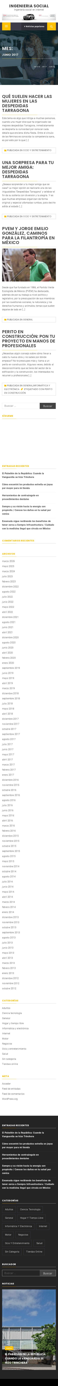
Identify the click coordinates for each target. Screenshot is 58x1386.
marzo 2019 (8, 688)
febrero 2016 (9, 830)
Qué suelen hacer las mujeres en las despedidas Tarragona (27, 103)
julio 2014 (7, 881)
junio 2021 (8, 627)
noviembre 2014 (10, 866)
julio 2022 (7, 596)
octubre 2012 (9, 988)
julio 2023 (7, 576)
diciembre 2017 (10, 719)
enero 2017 (8, 774)
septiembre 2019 (11, 668)
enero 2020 (8, 663)
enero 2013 (8, 973)
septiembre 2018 (11, 698)
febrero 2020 (9, 657)
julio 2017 (7, 744)
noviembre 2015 (10, 841)
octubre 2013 (9, 927)
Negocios (7, 1043)
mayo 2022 (8, 607)
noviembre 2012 (10, 983)
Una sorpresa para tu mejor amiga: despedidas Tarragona (28, 170)
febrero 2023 (9, 581)
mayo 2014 (8, 891)
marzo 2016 (8, 825)
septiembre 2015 (11, 851)
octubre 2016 (9, 790)
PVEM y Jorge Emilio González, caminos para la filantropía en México (28, 236)
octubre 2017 (9, 729)
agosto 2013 (9, 937)
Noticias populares (34, 26)
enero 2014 (8, 912)
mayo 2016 (8, 815)
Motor (5, 1038)
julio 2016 (7, 805)
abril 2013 (7, 958)
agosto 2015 (9, 856)
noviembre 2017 (10, 724)
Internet (6, 1033)
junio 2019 (8, 673)
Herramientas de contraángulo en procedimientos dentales (20, 497)
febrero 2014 (9, 907)
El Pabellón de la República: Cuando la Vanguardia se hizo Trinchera (23, 475)
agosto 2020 (9, 642)
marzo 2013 (8, 963)
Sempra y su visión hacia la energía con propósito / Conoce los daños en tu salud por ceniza (26, 510)
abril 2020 (7, 652)
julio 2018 (7, 703)
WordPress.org (10, 1099)
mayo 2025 (8, 566)
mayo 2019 (8, 678)
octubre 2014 (9, 871)
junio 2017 (8, 749)
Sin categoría (9, 1059)
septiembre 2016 (11, 795)
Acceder (6, 1083)
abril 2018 (7, 713)
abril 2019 (7, 683)
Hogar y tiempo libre (13, 1023)
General (28, 319)
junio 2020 (8, 647)
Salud (5, 1054)
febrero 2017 (9, 769)
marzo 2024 (8, 571)
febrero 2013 (9, 968)
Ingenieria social (29, 6)
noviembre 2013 (10, 922)
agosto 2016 (9, 800)
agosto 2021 (9, 622)
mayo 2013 (8, 953)
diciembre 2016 (10, 780)
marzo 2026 (8, 561)
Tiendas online (10, 1064)
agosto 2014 (9, 876)
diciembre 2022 (10, 586)
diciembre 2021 (10, 617)
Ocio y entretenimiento (37, 150)
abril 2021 (7, 632)
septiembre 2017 (11, 734)
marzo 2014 (8, 902)
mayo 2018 (8, 708)
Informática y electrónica (15, 1028)
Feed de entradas (11, 1088)
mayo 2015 (8, 861)
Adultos (6, 1008)
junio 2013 (8, 947)
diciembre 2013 (10, 917)
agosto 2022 (9, 591)
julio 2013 (7, 942)
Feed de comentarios (13, 1094)
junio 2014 (8, 886)
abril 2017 (7, 759)
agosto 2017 (9, 739)
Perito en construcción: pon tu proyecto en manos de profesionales (28, 339)
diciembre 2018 (10, 693)
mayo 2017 (8, 754)
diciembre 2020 (10, 637)
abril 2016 (7, 820)
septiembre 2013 (11, 932)
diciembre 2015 (10, 836)
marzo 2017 (8, 764)
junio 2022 (8, 602)
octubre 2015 (9, 846)
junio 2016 (8, 810)
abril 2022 (7, 612)
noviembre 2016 (10, 785)
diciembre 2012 (10, 978)
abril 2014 (7, 897)
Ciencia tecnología (12, 1013)
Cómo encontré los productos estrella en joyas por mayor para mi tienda (27, 486)
